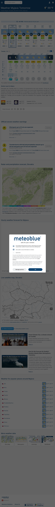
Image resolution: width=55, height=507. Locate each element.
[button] (27, 253)
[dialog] (27, 253)
